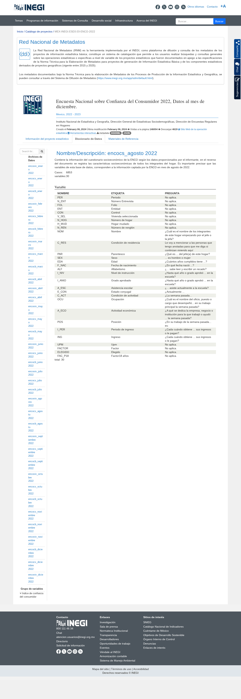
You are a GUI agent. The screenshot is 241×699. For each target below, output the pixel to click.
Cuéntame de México (156, 630)
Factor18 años (120, 355)
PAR (60, 254)
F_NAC (61, 265)
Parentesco (118, 254)
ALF (59, 269)
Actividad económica (123, 310)
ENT (60, 208)
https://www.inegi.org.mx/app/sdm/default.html (125, 78)
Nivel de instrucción (122, 272)
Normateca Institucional (114, 630)
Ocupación (117, 299)
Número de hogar (121, 220)
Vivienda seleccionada (124, 216)
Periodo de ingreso (122, 329)
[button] (219, 21)
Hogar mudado (120, 223)
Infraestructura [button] (124, 20)
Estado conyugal (121, 291)
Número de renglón (122, 227)
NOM (60, 231)
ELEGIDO (63, 352)
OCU (60, 299)
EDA (60, 261)
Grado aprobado (121, 280)
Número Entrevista (122, 201)
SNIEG (147, 622)
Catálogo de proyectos (38, 31)
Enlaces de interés (154, 647)
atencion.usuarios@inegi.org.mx (75, 636)
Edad (114, 261)
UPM (60, 344)
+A (223, 6)
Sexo (114, 257)
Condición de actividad (124, 295)
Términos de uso (121, 669)
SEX (60, 257)
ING (59, 336)
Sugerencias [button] (237, 89)
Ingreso (115, 336)
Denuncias (149, 643)
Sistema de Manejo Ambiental (117, 660)
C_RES (61, 242)
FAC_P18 (63, 355)
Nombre (116, 231)
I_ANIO (61, 280)
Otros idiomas (196, 6)
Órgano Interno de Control (159, 639)
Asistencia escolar (122, 287)
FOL (60, 204)
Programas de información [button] (42, 20)
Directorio (62, 641)
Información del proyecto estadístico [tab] (47, 138)
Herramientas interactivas (83, 133)
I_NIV (60, 272)
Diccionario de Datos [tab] (88, 138)
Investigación (107, 622)
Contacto (212, 6)
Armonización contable (113, 656)
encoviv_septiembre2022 (35, 440)
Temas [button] (19, 20)
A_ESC (61, 287)
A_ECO (61, 310)
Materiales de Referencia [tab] (123, 138)
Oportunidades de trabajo (115, 643)
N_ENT (61, 201)
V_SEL (61, 216)
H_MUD (62, 223)
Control (115, 212)
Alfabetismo (118, 269)
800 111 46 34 (64, 628)
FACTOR (62, 348)
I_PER (61, 329)
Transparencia (108, 635)
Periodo (115, 197)
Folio (114, 204)
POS (60, 321)
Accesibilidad (141, 669)
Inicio (20, 31)
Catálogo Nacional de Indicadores (163, 626)
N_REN (61, 227)
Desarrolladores (109, 639)
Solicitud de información (70, 645)
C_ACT (61, 295)
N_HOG (62, 220)
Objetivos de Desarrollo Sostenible (163, 635)
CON (60, 212)
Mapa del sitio (100, 669)
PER (60, 197)
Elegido (115, 352)
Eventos (104, 647)
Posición (116, 321)
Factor (115, 348)
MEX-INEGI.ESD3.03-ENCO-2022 (75, 31)
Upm (114, 344)
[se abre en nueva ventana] (158, 6)
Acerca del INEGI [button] (147, 20)
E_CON (61, 291)
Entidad (115, 208)
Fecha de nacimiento (123, 265)
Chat (59, 632)
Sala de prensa (109, 626)
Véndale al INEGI (110, 652)
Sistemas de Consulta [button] (75, 20)
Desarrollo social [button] (101, 20)
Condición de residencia (125, 242)
